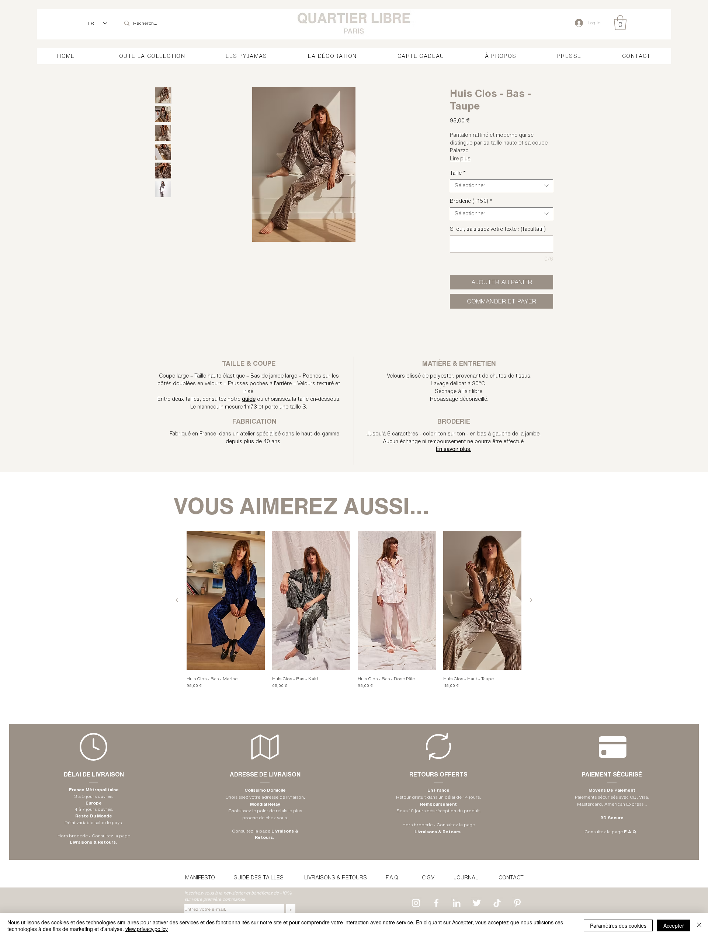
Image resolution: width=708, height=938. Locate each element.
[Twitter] (476, 903)
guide (249, 399)
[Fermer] (699, 925)
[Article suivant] (531, 600)
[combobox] (501, 185)
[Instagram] (415, 903)
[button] (620, 22)
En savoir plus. (453, 449)
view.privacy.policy (146, 928)
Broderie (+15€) (471, 201)
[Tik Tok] (497, 903)
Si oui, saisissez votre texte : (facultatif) (498, 229)
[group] (354, 612)
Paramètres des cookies (618, 925)
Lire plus (460, 158)
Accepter (673, 925)
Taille (458, 173)
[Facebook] (436, 903)
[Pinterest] (517, 903)
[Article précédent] (177, 600)
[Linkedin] (456, 903)
